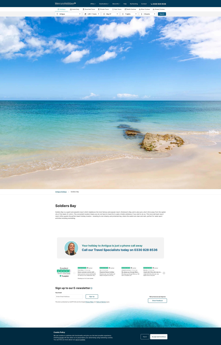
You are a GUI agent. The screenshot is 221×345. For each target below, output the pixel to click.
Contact (144, 4)
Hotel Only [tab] (75, 9)
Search (162, 14)
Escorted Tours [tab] (90, 9)
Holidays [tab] (62, 9)
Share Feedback (157, 300)
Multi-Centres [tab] (131, 9)
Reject (145, 337)
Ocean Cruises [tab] (160, 9)
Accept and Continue (159, 337)
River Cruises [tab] (145, 9)
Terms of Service (101, 302)
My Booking (134, 4)
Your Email (58, 292)
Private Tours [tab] (104, 9)
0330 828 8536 (145, 250)
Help (125, 4)
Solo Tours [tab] (117, 9)
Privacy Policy (89, 302)
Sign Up (91, 296)
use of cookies (80, 340)
